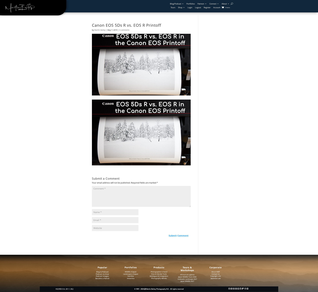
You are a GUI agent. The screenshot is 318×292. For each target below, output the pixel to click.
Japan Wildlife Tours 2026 (187, 277)
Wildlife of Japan (131, 272)
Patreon (201, 4)
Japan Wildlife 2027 (187, 281)
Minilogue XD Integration (159, 276)
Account (216, 8)
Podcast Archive (102, 274)
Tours (173, 8)
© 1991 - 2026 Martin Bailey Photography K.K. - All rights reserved (159, 289)
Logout (198, 8)
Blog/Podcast (175, 4)
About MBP (215, 272)
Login (190, 8)
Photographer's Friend (159, 272)
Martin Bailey (99, 30)
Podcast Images (102, 276)
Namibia (131, 276)
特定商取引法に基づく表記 (65, 289)
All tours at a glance (187, 275)
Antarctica (130, 278)
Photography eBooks (159, 278)
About (224, 4)
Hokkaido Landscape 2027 (187, 279)
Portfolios (190, 4)
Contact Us (216, 274)
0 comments (124, 30)
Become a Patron (102, 278)
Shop (180, 8)
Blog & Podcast (102, 272)
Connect (212, 4)
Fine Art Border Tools (159, 274)
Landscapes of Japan (130, 274)
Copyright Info (215, 276)
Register (207, 8)
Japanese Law (216, 278)
